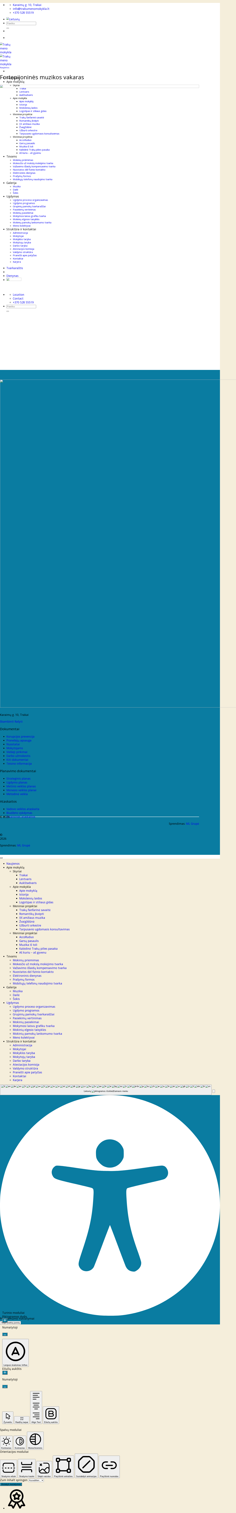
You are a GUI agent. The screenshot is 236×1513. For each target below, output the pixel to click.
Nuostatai (13, 744)
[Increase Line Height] (5, 1373)
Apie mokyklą (28, 891)
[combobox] (106, 1090)
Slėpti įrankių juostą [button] (10, 1323)
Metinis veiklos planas (21, 786)
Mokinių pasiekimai (26, 1022)
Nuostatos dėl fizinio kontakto (33, 972)
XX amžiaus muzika (32, 918)
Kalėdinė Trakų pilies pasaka (38, 948)
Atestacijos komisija (26, 1064)
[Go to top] (1, 857)
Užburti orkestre (30, 925)
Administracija (22, 1045)
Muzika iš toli (28, 945)
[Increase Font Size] (5, 1320)
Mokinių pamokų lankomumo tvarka (37, 1034)
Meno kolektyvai (24, 1037)
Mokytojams (14, 748)
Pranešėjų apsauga (18, 740)
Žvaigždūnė (27, 921)
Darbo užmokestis (18, 756)
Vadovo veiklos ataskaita (22, 809)
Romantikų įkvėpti (31, 914)
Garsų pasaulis (29, 941)
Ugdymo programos (26, 1010)
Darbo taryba (22, 1061)
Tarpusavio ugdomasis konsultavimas (44, 929)
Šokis (16, 999)
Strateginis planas (18, 778)
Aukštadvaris (28, 883)
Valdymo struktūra (25, 1068)
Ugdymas (12, 1003)
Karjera (17, 1080)
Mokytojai (19, 1049)
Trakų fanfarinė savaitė (35, 910)
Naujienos (4, 67)
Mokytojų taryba (24, 1057)
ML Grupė (192, 824)
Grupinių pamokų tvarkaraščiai (33, 1014)
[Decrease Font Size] (5, 1334)
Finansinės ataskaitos (20, 817)
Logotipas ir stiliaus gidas (36, 902)
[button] (213, 1091)
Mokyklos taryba (24, 1053)
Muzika (18, 991)
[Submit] (7, 28)
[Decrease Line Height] (5, 1386)
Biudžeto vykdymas (19, 813)
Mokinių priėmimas (26, 960)
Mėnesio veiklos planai (21, 790)
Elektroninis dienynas (27, 976)
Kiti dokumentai (17, 760)
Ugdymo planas (16, 782)
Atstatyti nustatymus (11, 1484)
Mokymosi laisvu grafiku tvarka (34, 1026)
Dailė (16, 995)
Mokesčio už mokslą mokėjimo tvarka (38, 964)
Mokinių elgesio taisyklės (29, 1030)
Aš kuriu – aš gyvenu (32, 952)
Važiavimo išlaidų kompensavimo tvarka (40, 968)
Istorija (24, 894)
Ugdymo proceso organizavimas (34, 1006)
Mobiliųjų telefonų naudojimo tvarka (37, 983)
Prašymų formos (24, 979)
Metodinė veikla (17, 794)
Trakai (23, 875)
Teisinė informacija (19, 763)
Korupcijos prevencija (20, 736)
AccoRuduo (26, 937)
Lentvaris (25, 879)
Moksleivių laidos (30, 898)
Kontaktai (19, 1076)
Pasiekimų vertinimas (27, 1018)
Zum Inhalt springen (14, 1480)
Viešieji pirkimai (16, 752)
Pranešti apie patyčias (27, 1072)
